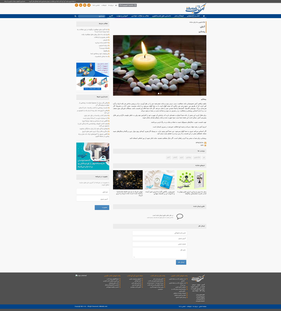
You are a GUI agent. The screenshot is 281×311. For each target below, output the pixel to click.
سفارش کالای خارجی (181, 287)
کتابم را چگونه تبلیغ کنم (112, 287)
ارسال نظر (181, 262)
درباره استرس (103, 45)
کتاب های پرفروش (114, 283)
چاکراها (106, 51)
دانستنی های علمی (136, 283)
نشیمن (105, 40)
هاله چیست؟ (103, 48)
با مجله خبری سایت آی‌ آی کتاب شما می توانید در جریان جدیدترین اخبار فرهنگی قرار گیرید (58, 1)
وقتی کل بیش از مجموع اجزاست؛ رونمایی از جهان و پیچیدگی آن (94, 104)
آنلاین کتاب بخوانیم (136, 287)
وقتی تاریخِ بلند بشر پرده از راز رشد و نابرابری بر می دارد (93, 112)
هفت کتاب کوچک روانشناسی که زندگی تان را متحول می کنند (93, 125)
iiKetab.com (103, 306)
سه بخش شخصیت (101, 56)
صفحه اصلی (202, 306)
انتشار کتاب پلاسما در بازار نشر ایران (96, 115)
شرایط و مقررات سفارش (179, 293)
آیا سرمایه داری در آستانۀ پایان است (95, 118)
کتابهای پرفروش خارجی (135, 279)
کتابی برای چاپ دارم (158, 279)
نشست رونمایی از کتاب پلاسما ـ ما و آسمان (93, 108)
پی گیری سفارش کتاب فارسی (111, 281)
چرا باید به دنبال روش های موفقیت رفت (94, 34)
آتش (168, 157)
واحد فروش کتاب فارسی (112, 276)
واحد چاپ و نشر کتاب (157, 276)
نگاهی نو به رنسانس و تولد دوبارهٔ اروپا (95, 121)
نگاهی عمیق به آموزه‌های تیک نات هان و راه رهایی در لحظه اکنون (93, 135)
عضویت (104, 207)
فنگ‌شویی (197, 157)
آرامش (175, 157)
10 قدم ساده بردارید (101, 43)
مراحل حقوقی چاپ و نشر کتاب (155, 285)
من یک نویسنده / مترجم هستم (155, 283)
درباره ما (110, 5)
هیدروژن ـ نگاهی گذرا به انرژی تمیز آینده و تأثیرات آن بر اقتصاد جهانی (160, 193)
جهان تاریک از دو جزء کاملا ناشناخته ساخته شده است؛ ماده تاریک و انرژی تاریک (129, 194)
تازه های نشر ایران (136, 285)
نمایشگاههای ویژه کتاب (113, 279)
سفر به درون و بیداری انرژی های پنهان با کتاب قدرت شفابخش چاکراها (191, 193)
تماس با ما (96, 5)
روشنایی (188, 157)
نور (204, 157)
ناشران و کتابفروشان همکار (112, 285)
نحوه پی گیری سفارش (180, 295)
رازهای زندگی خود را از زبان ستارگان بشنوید (94, 129)
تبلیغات (104, 5)
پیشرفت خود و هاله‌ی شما (99, 54)
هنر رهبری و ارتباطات (101, 37)
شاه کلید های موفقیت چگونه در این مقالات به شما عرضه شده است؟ (93, 31)
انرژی (181, 157)
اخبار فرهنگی (138, 281)
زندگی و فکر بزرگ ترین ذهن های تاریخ (95, 131)
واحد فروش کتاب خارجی (179, 276)
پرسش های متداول (181, 297)
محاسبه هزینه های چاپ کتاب (155, 281)
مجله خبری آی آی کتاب (135, 276)
